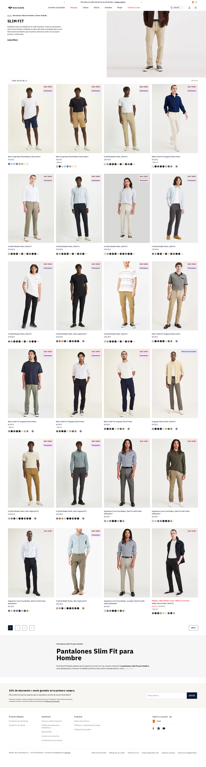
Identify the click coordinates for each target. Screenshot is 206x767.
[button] (64, 2)
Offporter (67, 753)
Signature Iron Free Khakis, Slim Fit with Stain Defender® (123, 512)
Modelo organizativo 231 (150, 753)
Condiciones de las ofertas (52, 740)
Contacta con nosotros (50, 736)
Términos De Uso (133, 753)
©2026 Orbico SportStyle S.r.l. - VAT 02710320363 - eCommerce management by (36, 753)
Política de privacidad (52, 701)
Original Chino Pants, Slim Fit (164, 422)
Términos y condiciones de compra (87, 725)
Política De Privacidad (82, 729)
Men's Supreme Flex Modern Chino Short (24, 157)
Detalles (121, 2)
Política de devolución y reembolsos (51, 726)
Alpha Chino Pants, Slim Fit (163, 603)
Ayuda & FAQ (47, 732)
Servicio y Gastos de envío (52, 721)
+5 (134, 164)
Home (9, 15)
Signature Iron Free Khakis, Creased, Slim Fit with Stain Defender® (124, 602)
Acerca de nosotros (81, 721)
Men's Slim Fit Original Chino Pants (166, 157)
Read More (130, 668)
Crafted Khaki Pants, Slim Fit (115, 157)
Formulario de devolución (18, 721)
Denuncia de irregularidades (187, 753)
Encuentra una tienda (17, 725)
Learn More (12, 40)
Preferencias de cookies (117, 753)
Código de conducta (168, 753)
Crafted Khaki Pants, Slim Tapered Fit (71, 334)
